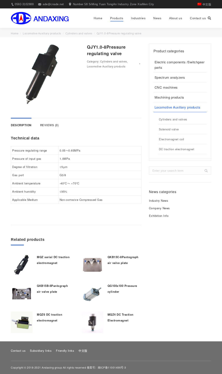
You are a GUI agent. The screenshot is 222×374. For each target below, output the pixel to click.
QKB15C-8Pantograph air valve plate (123, 260)
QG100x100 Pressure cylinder (122, 289)
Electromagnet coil (171, 139)
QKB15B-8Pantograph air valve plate (52, 289)
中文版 (206, 4)
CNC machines (166, 87)
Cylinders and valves (78, 33)
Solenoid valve (169, 129)
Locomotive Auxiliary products (42, 33)
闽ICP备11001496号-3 (112, 367)
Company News (159, 208)
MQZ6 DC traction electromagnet (49, 317)
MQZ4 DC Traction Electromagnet (121, 317)
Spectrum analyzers (170, 77)
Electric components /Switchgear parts (180, 65)
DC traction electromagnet (176, 149)
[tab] (21, 123)
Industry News (158, 200)
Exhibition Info (159, 216)
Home (14, 33)
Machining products (169, 97)
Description (21, 125)
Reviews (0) (49, 125)
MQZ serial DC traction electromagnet (53, 260)
